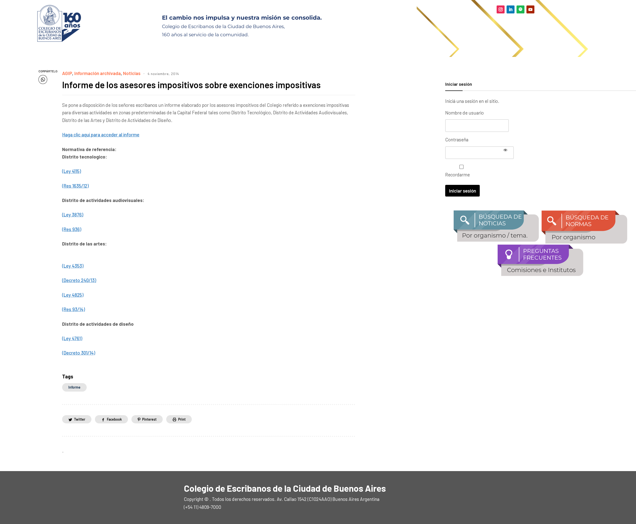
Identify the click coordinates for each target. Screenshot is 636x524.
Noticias (131, 73)
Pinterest (149, 419)
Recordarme (457, 174)
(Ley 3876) (72, 214)
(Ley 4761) (72, 338)
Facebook (114, 419)
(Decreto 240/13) (79, 280)
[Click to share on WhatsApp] (43, 79)
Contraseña (456, 139)
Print (182, 419)
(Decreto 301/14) (78, 353)
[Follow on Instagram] (501, 9)
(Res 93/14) (73, 309)
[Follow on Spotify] (520, 9)
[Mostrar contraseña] (505, 150)
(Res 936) (71, 229)
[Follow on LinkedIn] (511, 9)
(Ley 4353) (72, 266)
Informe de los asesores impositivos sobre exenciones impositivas (191, 84)
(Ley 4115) (71, 171)
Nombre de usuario (464, 113)
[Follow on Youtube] (530, 9)
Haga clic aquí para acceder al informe (100, 134)
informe (74, 387)
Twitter (79, 419)
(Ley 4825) (72, 295)
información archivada (97, 73)
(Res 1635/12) (75, 186)
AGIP (67, 73)
